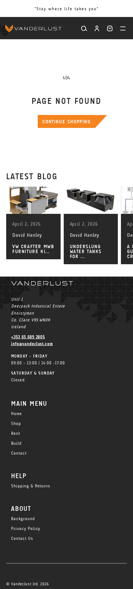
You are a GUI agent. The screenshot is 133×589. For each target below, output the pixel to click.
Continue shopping (66, 122)
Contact (19, 453)
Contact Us (22, 538)
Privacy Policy (25, 528)
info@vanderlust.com (32, 343)
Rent (15, 433)
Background (23, 518)
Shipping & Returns (30, 486)
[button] (110, 28)
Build (16, 443)
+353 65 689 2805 (28, 337)
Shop (16, 423)
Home (16, 413)
